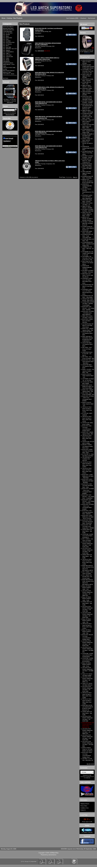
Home (3, 18)
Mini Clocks (5, 78)
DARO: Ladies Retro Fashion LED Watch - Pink (87, 168)
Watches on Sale (7, 72)
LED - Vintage (6, 59)
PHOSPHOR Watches (8, 62)
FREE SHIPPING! (85, 782)
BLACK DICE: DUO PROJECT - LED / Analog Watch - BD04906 (88, 308)
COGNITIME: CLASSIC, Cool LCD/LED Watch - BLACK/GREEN (87, 660)
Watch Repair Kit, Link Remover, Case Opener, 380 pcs (87, 263)
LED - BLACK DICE (7, 37)
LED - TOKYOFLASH (8, 56)
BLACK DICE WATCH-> (8, 26)
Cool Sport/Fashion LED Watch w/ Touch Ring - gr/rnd (87, 286)
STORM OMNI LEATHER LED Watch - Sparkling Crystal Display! (88, 303)
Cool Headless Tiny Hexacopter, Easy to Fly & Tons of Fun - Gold (87, 258)
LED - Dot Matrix (7, 40)
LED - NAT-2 (6, 45)
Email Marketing (8, 147)
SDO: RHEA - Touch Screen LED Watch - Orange (87, 349)
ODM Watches (6, 61)
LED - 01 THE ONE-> (8, 33)
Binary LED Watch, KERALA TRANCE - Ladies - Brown (86, 664)
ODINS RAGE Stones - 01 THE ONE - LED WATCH (87, 354)
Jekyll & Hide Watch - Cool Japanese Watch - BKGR (87, 344)
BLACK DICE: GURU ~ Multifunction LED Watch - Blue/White (87, 481)
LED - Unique (6, 58)
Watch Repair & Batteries (8, 70)
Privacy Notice (83, 805)
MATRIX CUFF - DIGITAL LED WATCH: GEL (87, 143)
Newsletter (6, 133)
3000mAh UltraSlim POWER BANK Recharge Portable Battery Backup (88, 66)
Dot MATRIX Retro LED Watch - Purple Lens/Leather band (87, 236)
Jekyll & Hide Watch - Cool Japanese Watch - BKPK (87, 333)
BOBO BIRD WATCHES (8, 29)
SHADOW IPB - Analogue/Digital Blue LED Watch (87, 267)
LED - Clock (6, 39)
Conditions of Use (84, 807)
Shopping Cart (85, 57)
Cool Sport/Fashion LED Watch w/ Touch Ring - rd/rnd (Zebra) (87, 325)
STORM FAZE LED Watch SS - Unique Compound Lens (86, 160)
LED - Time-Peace (7, 55)
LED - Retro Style (7, 47)
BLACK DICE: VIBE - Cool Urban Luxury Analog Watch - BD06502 (88, 526)
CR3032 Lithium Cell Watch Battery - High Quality (87, 603)
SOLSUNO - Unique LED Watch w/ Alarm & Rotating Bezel (88, 121)
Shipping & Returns (84, 803)
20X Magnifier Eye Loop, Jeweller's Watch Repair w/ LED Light (87, 253)
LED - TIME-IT (6, 53)
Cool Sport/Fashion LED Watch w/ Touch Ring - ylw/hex (87, 153)
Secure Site (7, 118)
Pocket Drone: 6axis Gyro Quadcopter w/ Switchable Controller (87, 98)
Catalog (9, 18)
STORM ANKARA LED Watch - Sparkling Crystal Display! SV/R (88, 244)
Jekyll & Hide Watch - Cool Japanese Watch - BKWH (87, 366)
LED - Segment (6, 50)
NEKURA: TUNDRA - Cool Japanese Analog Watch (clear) (87, 446)
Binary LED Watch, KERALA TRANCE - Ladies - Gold (86, 587)
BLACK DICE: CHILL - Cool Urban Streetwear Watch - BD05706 (87, 512)
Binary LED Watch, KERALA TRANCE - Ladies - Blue (86, 631)
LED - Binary (6, 36)
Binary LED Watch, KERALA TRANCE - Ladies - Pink (86, 620)
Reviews (83, 32)
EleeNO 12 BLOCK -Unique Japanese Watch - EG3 (88, 376)
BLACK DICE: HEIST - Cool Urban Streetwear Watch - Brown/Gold (87, 521)
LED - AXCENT (6, 34)
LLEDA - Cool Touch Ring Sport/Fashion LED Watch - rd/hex (88, 126)
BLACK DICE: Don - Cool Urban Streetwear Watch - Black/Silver (88, 361)
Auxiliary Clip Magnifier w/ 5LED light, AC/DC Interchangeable (88, 135)
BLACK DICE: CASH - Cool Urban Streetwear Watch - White (87, 485)
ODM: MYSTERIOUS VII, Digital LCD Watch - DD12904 (88, 62)
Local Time (83, 815)
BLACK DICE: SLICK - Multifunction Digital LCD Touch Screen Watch (87, 387)
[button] (72, 18)
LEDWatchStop (53, 852)
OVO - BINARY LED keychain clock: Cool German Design (87, 576)
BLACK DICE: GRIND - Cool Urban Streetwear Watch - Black (87, 451)
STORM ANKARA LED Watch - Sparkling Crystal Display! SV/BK (88, 131)
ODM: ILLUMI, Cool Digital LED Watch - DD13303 (86, 76)
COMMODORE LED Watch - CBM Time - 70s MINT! (88, 248)
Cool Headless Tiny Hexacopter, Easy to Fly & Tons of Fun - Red (87, 71)
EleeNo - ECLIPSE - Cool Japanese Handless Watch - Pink (88, 371)
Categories (7, 24)
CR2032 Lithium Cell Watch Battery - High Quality (87, 556)
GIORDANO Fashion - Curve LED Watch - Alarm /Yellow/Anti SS (87, 197)
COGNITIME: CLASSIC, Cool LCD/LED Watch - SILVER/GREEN (87, 655)
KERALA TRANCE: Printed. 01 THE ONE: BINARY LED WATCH (87, 749)
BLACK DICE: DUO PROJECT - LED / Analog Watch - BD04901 (88, 501)
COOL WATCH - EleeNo (8, 73)
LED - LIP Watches (7, 44)
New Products (17, 18)
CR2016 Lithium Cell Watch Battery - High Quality (87, 531)
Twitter (87, 825)
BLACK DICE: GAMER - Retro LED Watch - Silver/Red (87, 321)
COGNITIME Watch (7, 31)
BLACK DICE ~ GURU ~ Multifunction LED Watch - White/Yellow (87, 476)
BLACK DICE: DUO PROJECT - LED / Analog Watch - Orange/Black (88, 496)
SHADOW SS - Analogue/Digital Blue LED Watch (87, 186)
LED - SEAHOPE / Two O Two (10, 48)
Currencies (83, 768)
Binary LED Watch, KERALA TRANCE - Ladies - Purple (86, 598)
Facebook (87, 836)
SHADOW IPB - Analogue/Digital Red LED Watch (88, 148)
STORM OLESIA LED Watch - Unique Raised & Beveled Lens (88, 228)
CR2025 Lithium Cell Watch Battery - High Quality (87, 713)
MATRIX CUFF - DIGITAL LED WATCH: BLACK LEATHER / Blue (87, 181)
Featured (6, 82)
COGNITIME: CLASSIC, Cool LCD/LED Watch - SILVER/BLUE (87, 536)
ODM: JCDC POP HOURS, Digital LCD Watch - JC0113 (87, 214)
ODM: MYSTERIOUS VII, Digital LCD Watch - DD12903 (88, 93)
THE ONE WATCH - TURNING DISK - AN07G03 (87, 459)
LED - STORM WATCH (8, 51)
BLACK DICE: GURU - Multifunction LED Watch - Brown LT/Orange (87, 517)
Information (83, 800)
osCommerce (52, 854)
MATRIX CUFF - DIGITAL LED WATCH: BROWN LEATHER (87, 219)
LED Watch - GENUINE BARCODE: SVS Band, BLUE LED (87, 223)
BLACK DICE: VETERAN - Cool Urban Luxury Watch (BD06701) (88, 313)
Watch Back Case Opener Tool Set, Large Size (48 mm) (87, 275)
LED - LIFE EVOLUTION (8, 42)
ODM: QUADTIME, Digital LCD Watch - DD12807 (86, 173)
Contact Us (83, 810)
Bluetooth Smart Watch (8, 28)
